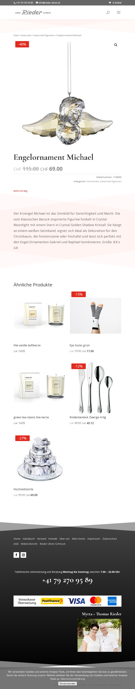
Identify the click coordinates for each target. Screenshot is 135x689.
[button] (116, 45)
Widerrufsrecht (29, 543)
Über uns (64, 538)
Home (17, 538)
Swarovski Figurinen (43, 35)
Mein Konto (78, 538)
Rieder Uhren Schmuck (52, 543)
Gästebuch (29, 538)
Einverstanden (68, 683)
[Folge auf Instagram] (23, 555)
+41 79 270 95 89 (67, 579)
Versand (41, 538)
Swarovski (26, 35)
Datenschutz (109, 538)
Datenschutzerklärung (73, 678)
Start (16, 35)
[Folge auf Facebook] (16, 555)
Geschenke (93, 181)
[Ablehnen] (130, 678)
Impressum (93, 538)
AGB (16, 543)
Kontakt (52, 538)
